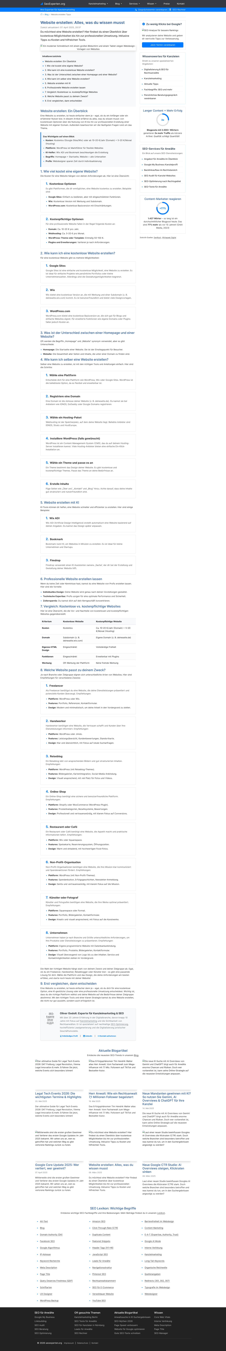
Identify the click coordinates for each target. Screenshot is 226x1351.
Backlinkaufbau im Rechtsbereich (160, 170)
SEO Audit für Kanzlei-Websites (160, 175)
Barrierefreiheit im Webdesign (159, 1221)
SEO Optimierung (43, 1333)
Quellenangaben (152, 1274)
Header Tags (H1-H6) (102, 1247)
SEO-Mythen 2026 (123, 1321)
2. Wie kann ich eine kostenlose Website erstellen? (70, 70)
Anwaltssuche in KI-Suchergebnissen (132, 1317)
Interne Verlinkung (153, 1247)
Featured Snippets (101, 1241)
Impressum (69, 1343)
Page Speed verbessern (126, 1325)
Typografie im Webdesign (157, 1287)
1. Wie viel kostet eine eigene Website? (64, 65)
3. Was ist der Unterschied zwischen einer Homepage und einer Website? (81, 74)
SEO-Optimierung (119, 1024)
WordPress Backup (49, 1300)
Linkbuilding (40, 1321)
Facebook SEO (47, 1241)
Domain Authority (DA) (51, 1234)
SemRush (157, 237)
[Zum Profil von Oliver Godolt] (50, 1018)
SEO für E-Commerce (103, 1287)
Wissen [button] (151, 3)
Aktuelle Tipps (151, 84)
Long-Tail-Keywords (154, 1261)
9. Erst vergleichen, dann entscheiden (63, 100)
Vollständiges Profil (70, 1036)
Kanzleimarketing (88, 1021)
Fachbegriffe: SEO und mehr (158, 89)
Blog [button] (117, 3)
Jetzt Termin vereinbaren (162, 45)
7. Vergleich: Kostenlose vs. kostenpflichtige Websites (71, 92)
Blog (47, 14)
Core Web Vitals (162, 1317)
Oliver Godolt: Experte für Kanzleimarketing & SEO (92, 1013)
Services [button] (133, 3)
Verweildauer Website (103, 1294)
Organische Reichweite (156, 1267)
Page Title (45, 1274)
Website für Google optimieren (129, 1329)
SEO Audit (40, 1325)
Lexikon (161, 1213)
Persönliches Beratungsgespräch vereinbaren (160, 97)
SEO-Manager (161, 1333)
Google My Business (45, 1317)
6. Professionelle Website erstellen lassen (65, 87)
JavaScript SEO (100, 1254)
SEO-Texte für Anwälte (155, 186)
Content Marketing (154, 1228)
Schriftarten (46, 1287)
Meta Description (48, 1267)
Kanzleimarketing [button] (97, 3)
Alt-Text (44, 1221)
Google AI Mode (153, 1241)
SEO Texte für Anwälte (85, 1321)
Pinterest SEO (99, 1274)
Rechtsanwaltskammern (104, 1280)
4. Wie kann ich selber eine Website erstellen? (67, 78)
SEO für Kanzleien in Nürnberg (89, 1325)
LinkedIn (88, 1036)
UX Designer (46, 1294)
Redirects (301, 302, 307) (157, 1280)
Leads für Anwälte (101, 1261)
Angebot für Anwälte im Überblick (161, 159)
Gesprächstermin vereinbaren (152, 9)
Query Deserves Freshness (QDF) (56, 1280)
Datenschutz (82, 1343)
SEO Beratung (41, 1329)
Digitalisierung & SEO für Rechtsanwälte (156, 71)
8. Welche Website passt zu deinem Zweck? (66, 96)
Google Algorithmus (50, 1247)
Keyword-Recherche (50, 1261)
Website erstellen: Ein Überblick (60, 61)
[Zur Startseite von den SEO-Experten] (41, 14)
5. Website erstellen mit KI (57, 83)
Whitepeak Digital (169, 237)
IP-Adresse (45, 1254)
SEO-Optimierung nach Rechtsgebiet (162, 181)
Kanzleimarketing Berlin (86, 1317)
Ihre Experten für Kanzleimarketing (57, 9)
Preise (167, 3)
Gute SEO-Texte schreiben (127, 1333)
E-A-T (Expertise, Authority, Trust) (161, 1234)
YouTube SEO (99, 1300)
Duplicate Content (101, 1234)
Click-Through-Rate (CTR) (105, 1228)
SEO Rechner (80, 1333)
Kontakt (181, 3)
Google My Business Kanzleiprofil (161, 164)
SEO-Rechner (179, 9)
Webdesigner (151, 1294)
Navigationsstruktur (102, 1267)
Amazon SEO (98, 1221)
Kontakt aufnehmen (108, 1036)
